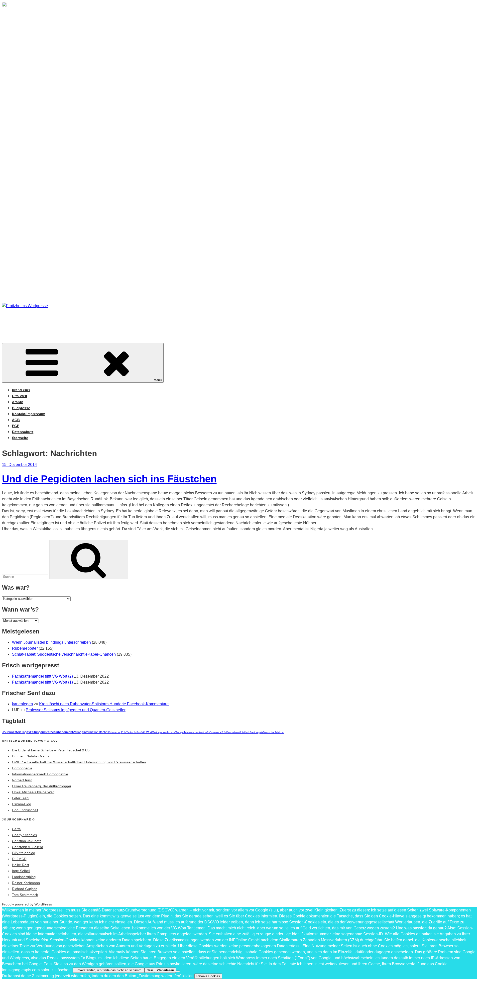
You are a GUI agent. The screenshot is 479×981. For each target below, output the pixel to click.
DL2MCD (19, 859)
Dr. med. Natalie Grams (30, 756)
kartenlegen (22, 704)
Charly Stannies (24, 835)
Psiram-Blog (21, 804)
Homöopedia (22, 768)
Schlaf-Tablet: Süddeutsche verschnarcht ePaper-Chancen (64, 654)
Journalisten (11, 732)
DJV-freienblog (23, 853)
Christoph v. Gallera (27, 847)
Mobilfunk (244, 732)
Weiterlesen (165, 970)
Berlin (253, 732)
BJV (224, 732)
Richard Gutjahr (24, 889)
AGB (16, 420)
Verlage (78, 732)
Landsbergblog (24, 877)
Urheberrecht (64, 732)
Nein (149, 970)
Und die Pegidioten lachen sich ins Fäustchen (109, 478)
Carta (16, 829)
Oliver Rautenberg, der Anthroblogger (41, 786)
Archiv (17, 402)
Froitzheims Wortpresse (73, 321)
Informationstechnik (96, 732)
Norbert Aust (22, 780)
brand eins (21, 390)
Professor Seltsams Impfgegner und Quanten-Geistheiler (75, 710)
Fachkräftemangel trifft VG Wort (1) (42, 682)
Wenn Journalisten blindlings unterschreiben (51, 642)
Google (179, 732)
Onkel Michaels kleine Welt (33, 792)
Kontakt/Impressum (28, 414)
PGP (15, 426)
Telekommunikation (195, 732)
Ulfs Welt (19, 396)
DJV (123, 732)
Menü (158, 380)
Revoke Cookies (208, 976)
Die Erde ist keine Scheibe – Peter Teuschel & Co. (51, 750)
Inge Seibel (21, 871)
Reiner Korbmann (26, 883)
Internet (49, 732)
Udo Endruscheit (25, 810)
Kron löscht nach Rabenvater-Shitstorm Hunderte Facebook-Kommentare (104, 704)
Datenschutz (22, 432)
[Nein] (178, 971)
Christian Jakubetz (26, 841)
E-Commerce (214, 732)
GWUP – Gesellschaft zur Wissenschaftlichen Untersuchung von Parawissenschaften (79, 762)
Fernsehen (232, 732)
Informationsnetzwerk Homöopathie (40, 774)
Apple (259, 732)
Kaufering (115, 732)
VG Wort (146, 732)
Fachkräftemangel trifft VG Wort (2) (42, 676)
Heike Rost (20, 865)
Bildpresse (21, 408)
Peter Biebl (20, 798)
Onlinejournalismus (163, 732)
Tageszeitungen (32, 732)
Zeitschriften (133, 732)
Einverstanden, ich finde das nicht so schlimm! (108, 970)
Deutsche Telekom (273, 732)
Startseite (20, 438)
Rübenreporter (25, 648)
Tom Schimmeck (25, 895)
